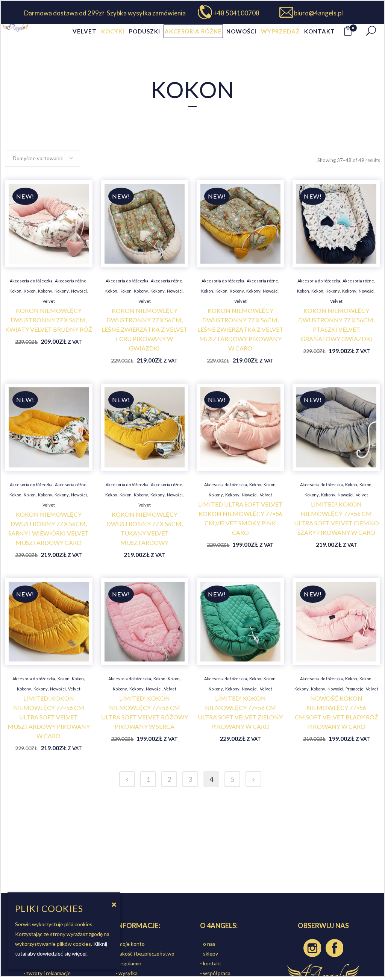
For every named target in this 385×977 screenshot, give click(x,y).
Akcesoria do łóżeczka (31, 280)
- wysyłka (126, 973)
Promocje (355, 688)
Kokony (45, 290)
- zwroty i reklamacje (47, 973)
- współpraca (215, 973)
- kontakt (210, 963)
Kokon (15, 290)
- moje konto (130, 944)
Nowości (79, 290)
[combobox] (42, 158)
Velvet (48, 301)
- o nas (207, 944)
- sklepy (209, 953)
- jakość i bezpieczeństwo (144, 953)
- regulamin (128, 963)
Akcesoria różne (70, 280)
